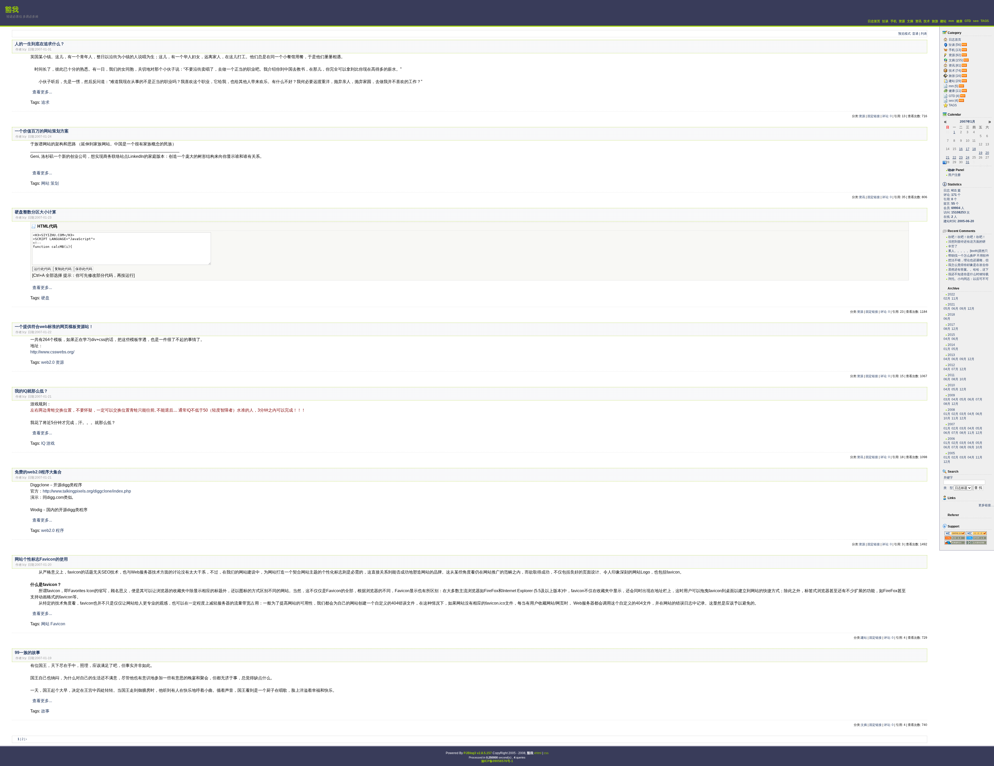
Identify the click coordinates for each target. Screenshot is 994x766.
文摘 (910, 21)
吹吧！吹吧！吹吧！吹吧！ (966, 237)
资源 (902, 21)
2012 (951, 365)
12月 (971, 308)
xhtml (538, 753)
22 (954, 157)
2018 (951, 314)
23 (961, 157)
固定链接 (873, 116)
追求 (45, 102)
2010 (951, 385)
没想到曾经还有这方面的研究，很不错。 (966, 242)
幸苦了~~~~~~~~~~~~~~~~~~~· (966, 246)
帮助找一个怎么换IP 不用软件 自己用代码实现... (968, 256)
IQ (43, 443)
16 (961, 149)
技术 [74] (955, 70)
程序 (60, 530)
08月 (947, 329)
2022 (951, 294)
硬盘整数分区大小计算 (35, 212)
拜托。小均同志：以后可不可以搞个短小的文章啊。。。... (968, 279)
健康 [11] (955, 91)
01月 (947, 349)
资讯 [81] (955, 65)
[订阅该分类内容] (965, 45)
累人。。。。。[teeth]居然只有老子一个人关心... (968, 251)
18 (974, 149)
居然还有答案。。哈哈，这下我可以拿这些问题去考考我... (968, 270)
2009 (951, 395)
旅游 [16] (955, 76)
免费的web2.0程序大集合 (38, 472)
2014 (951, 345)
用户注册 (954, 175)
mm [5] (953, 86)
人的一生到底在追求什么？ (39, 44)
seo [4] (953, 100)
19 (980, 153)
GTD (967, 21)
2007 (951, 424)
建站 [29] (955, 81)
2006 (951, 439)
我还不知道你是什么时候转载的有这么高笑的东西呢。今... (968, 274)
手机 (893, 21)
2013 (951, 355)
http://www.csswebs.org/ (52, 352)
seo (975, 21)
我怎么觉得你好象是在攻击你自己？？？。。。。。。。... (968, 265)
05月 (947, 308)
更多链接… (986, 505)
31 (967, 162)
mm (951, 21)
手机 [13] (955, 50)
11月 (955, 298)
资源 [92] (955, 55)
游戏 (50, 443)
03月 (947, 399)
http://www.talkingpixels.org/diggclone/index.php (87, 491)
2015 (951, 335)
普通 (915, 33)
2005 (951, 453)
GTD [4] (954, 96)
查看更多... (42, 92)
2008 (951, 410)
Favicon (57, 624)
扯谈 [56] (955, 45)
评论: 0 (887, 116)
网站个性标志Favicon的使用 (41, 559)
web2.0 (48, 362)
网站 (45, 183)
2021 (951, 304)
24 (967, 157)
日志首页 (874, 21)
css (546, 753)
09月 (963, 308)
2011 (951, 375)
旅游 (935, 21)
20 (987, 153)
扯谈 (885, 21)
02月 (947, 298)
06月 (955, 308)
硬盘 (45, 298)
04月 (947, 339)
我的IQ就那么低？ (31, 391)
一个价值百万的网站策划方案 (42, 131)
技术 (927, 21)
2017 (951, 324)
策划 (54, 183)
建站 (943, 21)
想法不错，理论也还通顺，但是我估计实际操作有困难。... (968, 260)
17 (967, 149)
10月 (963, 379)
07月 (955, 369)
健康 (959, 21)
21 (947, 157)
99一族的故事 (27, 652)
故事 (45, 711)
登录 (951, 170)
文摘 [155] (956, 60)
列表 (924, 33)
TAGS (985, 21)
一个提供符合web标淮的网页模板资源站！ (54, 326)
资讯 (918, 21)
